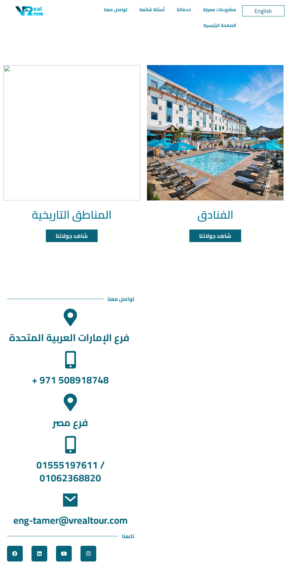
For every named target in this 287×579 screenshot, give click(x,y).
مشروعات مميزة (219, 9)
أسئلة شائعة (152, 9)
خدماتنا (184, 9)
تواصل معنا (115, 9)
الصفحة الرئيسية (219, 25)
